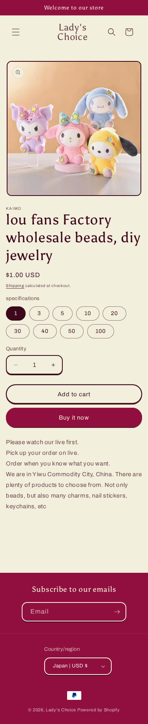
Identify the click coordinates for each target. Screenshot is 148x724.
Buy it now (74, 417)
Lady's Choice (61, 709)
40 (45, 331)
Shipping (15, 285)
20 (114, 313)
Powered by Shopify (98, 709)
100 (101, 331)
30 (17, 331)
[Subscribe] (117, 611)
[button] (15, 32)
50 (71, 331)
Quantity (16, 349)
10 (87, 313)
